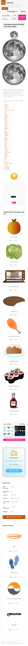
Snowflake (7, 167)
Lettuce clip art (14, 261)
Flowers (6, 104)
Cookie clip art (14, 311)
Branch (6, 138)
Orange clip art (14, 237)
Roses (6, 153)
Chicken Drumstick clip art (14, 336)
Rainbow (7, 132)
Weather (6, 146)
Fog (5, 145)
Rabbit (6, 134)
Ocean (6, 156)
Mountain (7, 169)
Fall (5, 141)
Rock (6, 158)
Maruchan (14, 624)
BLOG (23, 12)
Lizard (14, 546)
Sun (6, 114)
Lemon (6, 165)
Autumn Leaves (8, 163)
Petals (6, 142)
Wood (6, 121)
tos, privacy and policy (18, 643)
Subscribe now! (14, 470)
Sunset (6, 149)
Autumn (6, 125)
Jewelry (6, 151)
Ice (5, 160)
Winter (6, 127)
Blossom (7, 155)
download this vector (15, 517)
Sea (6, 131)
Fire (5, 129)
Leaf (6, 112)
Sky (6, 137)
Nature (21, 100)
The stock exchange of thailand (14, 598)
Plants (6, 124)
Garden (6, 139)
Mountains (7, 166)
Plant (6, 118)
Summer (7, 115)
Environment (7, 152)
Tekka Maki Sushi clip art (14, 386)
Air (5, 159)
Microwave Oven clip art (14, 286)
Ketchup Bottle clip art (14, 410)
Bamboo (6, 162)
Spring (6, 122)
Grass (6, 120)
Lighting (6, 135)
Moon (6, 144)
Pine (6, 148)
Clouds (6, 117)
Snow (6, 108)
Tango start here (14, 572)
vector (10, 2)
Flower (6, 106)
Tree (6, 111)
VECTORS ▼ (12, 12)
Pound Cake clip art (14, 361)
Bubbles (6, 128)
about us (3, 643)
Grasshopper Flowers (9, 110)
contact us (9, 643)
